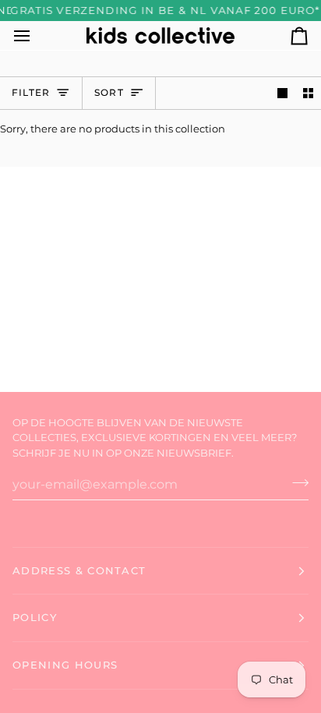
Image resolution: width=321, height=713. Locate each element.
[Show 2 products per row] (308, 93)
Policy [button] (34, 617)
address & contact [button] (79, 570)
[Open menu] (35, 35)
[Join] (296, 482)
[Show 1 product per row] (282, 93)
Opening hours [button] (65, 664)
